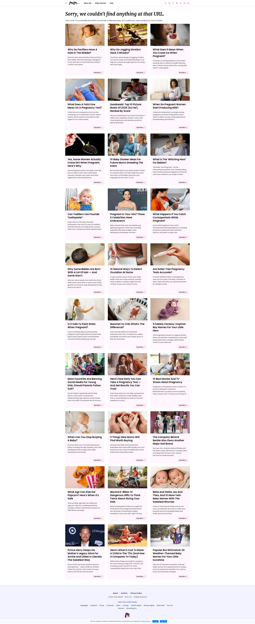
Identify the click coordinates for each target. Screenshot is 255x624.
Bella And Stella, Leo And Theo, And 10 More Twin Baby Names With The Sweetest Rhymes (167, 497)
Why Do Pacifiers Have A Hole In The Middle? (82, 51)
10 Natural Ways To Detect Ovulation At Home (126, 271)
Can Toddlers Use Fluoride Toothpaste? (83, 216)
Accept (155, 621)
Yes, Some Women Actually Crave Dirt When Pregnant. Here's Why (84, 162)
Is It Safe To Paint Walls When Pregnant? (82, 326)
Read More (97, 72)
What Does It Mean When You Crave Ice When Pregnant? (168, 52)
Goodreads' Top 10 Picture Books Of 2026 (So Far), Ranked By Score (125, 107)
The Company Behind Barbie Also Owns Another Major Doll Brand (168, 440)
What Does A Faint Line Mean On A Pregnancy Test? (85, 106)
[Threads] (180, 3)
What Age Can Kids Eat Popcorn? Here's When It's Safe (83, 495)
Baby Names (100, 3)
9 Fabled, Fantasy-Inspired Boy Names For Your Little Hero (169, 327)
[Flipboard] (176, 3)
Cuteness (110, 605)
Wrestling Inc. (132, 608)
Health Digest (136, 605)
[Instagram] (169, 3)
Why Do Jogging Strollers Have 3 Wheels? (125, 51)
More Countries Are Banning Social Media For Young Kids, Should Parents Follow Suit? (85, 384)
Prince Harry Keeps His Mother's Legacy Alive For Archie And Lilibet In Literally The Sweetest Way (85, 555)
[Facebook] (165, 3)
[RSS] (188, 3)
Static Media (118, 597)
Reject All (163, 621)
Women (121, 608)
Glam (118, 605)
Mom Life (87, 3)
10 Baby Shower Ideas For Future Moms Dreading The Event (126, 162)
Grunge (126, 605)
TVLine (101, 605)
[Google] (184, 3)
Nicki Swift (160, 605)
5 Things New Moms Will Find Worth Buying (125, 439)
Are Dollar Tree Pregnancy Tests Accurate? (169, 271)
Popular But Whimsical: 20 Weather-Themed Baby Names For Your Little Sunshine (169, 555)
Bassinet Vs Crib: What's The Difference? (127, 326)
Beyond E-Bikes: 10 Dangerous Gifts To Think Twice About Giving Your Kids (125, 497)
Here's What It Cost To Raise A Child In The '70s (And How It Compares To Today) (127, 553)
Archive (124, 593)
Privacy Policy (136, 593)
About (115, 593)
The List (170, 605)
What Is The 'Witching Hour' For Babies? (169, 161)
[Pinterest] (173, 3)
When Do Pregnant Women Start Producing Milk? (169, 106)
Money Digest (149, 605)
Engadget (84, 605)
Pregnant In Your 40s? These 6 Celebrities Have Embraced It (127, 217)
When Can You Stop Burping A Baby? (85, 439)
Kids (111, 3)
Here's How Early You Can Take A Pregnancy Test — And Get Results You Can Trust (125, 384)
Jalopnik (93, 605)
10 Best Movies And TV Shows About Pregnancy (167, 380)
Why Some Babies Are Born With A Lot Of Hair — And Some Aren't (84, 272)
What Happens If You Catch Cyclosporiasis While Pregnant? (169, 217)
